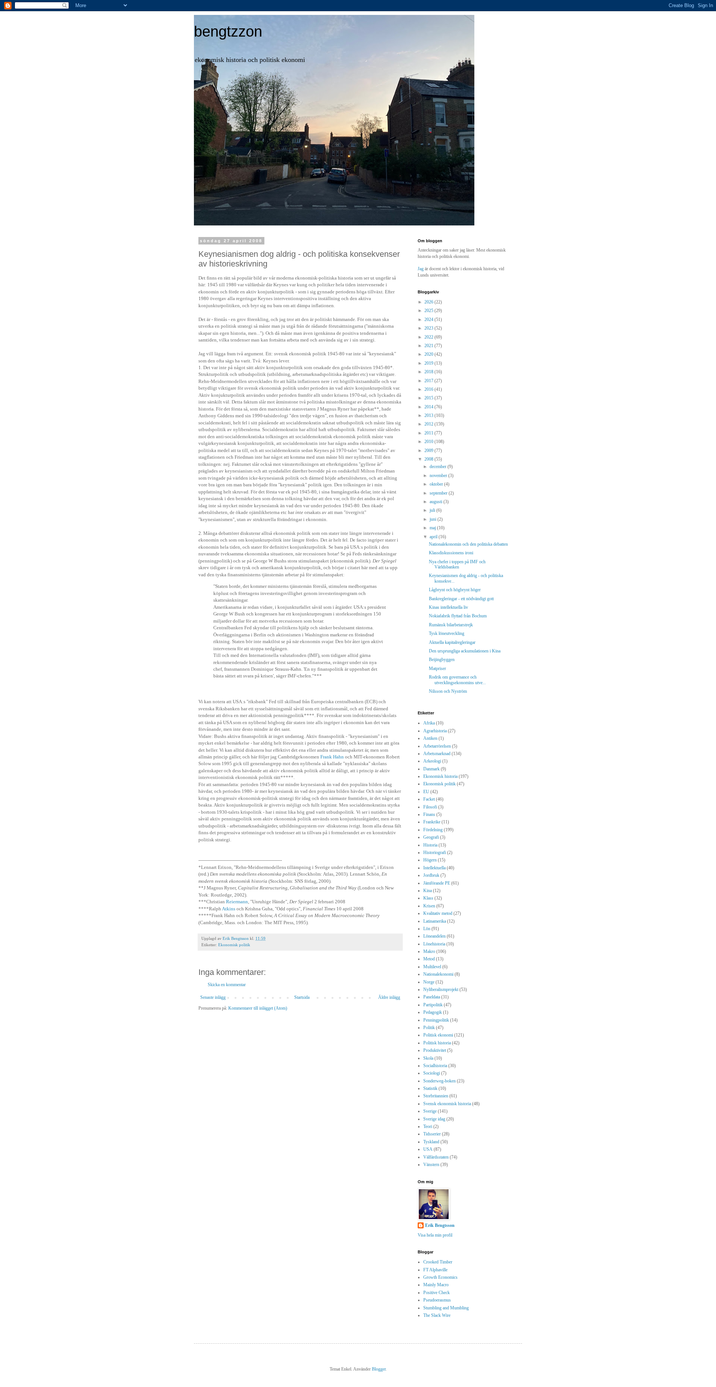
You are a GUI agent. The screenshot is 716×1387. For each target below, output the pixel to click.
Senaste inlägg (213, 997)
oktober (437, 484)
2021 (429, 345)
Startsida (302, 997)
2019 (429, 363)
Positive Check (436, 1292)
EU (426, 791)
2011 (429, 433)
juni (433, 519)
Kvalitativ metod (437, 913)
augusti (436, 501)
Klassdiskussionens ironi (451, 552)
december (439, 466)
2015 (429, 397)
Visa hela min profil (435, 1235)
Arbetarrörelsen (437, 746)
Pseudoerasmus (437, 1300)
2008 (429, 459)
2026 (429, 302)
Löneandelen (434, 936)
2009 (429, 450)
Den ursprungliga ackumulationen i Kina (464, 651)
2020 (429, 354)
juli (433, 510)
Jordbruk (431, 875)
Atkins (228, 908)
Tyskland (431, 1141)
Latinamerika (434, 921)
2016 (429, 389)
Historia (430, 845)
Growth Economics (440, 1277)
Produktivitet (434, 1050)
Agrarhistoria (435, 730)
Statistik (430, 1088)
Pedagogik (432, 1012)
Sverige (430, 1111)
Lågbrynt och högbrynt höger (455, 589)
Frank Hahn (332, 757)
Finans (429, 814)
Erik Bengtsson (440, 1225)
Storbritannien (435, 1095)
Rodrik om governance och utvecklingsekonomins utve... (457, 679)
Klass (428, 898)
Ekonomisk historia (440, 776)
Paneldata (431, 997)
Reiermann (237, 901)
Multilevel (432, 966)
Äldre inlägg (389, 997)
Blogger (379, 1369)
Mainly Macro (436, 1284)
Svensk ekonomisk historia (447, 1103)
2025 (429, 310)
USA (428, 1149)
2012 (429, 424)
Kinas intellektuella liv (448, 607)
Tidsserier (432, 1134)
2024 (429, 319)
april (434, 536)
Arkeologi (432, 761)
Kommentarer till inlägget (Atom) (257, 1008)
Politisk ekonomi (438, 1035)
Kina (427, 890)
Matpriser (437, 668)
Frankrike (431, 822)
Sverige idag (434, 1119)
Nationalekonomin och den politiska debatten (468, 544)
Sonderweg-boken (439, 1081)
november (439, 475)
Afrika (429, 723)
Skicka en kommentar (227, 984)
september (439, 493)
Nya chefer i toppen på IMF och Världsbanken (457, 564)
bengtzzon (228, 31)
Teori (427, 1126)
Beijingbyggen (442, 659)
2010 (429, 441)
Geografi (431, 837)
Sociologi (431, 1073)
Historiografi (434, 852)
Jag (421, 268)
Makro (429, 951)
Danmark (431, 769)
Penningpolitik (436, 1020)
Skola (428, 1058)
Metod (429, 958)
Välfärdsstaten (436, 1157)
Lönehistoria (434, 944)
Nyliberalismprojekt (440, 989)
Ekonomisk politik (234, 944)
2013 (429, 415)
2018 (429, 371)
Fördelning (433, 829)
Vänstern (431, 1164)
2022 (429, 337)
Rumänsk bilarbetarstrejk (451, 624)
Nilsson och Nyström (448, 691)
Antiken (430, 738)
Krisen (429, 905)
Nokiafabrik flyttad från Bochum (458, 615)
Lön (426, 928)
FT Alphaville (435, 1269)
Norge (428, 982)
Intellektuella (434, 867)
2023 (429, 328)
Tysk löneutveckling (446, 633)
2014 (429, 406)
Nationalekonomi (438, 974)
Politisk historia (437, 1042)
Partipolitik (433, 1004)
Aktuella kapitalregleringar (452, 642)
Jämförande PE (436, 883)
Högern (430, 860)
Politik (429, 1027)
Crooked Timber (437, 1262)
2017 (429, 380)
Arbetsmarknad (436, 753)
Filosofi (430, 807)
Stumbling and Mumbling (446, 1307)
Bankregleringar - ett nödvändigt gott (461, 598)
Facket (429, 799)
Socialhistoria (435, 1065)
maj (433, 527)
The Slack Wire (436, 1315)
